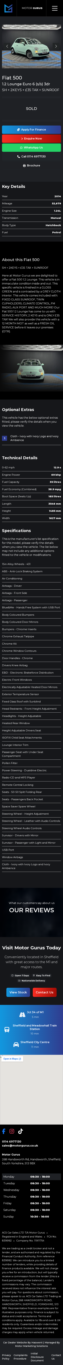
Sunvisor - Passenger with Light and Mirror (28, 842)
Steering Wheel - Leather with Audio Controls (31, 820)
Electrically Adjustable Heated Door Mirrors (29, 687)
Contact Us (44, 992)
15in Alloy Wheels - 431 (16, 564)
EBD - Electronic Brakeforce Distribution (28, 672)
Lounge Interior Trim (15, 745)
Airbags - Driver (12, 585)
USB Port (8, 849)
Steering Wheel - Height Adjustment (25, 813)
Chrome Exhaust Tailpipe (18, 636)
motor (32, 8)
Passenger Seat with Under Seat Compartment (22, 754)
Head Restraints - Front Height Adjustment (29, 708)
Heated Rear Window (16, 723)
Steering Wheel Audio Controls (21, 828)
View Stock (18, 992)
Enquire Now (33, 138)
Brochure (33, 165)
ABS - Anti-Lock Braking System (22, 571)
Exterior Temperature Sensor (20, 694)
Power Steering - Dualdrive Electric (24, 770)
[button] (56, 46)
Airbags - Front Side (14, 593)
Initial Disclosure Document (37, 1357)
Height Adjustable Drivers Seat (21, 730)
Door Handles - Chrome (17, 658)
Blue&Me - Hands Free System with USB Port (31, 607)
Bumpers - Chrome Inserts (19, 629)
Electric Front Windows (17, 679)
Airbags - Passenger (14, 600)
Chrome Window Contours (19, 650)
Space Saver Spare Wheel (18, 806)
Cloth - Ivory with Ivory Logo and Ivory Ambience (34, 438)
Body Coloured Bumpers (18, 614)
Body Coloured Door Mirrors (20, 621)
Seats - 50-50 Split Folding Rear (22, 792)
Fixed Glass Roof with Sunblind (21, 701)
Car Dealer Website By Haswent (23, 1342)
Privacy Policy (6, 1357)
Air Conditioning (12, 578)
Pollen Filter (9, 763)
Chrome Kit (9, 643)
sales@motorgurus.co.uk (20, 1145)
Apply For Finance (33, 129)
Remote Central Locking (17, 784)
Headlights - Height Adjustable (21, 716)
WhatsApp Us (33, 147)
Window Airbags (12, 857)
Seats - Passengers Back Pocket (22, 799)
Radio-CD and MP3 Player (18, 777)
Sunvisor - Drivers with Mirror (20, 835)
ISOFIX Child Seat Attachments (22, 737)
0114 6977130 (11, 1141)
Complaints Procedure (21, 1357)
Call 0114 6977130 (33, 156)
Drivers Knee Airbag (15, 665)
